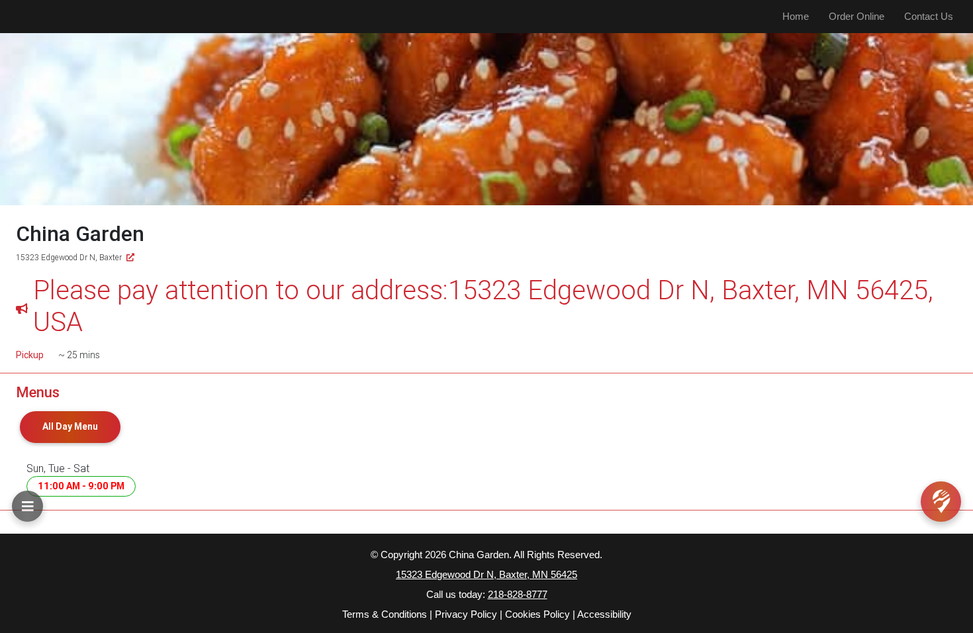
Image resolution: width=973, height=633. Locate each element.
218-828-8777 (517, 594)
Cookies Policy (537, 614)
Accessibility (604, 614)
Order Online (856, 16)
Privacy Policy (466, 614)
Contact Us (928, 16)
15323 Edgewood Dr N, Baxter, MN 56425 (486, 574)
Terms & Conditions (384, 614)
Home (795, 16)
